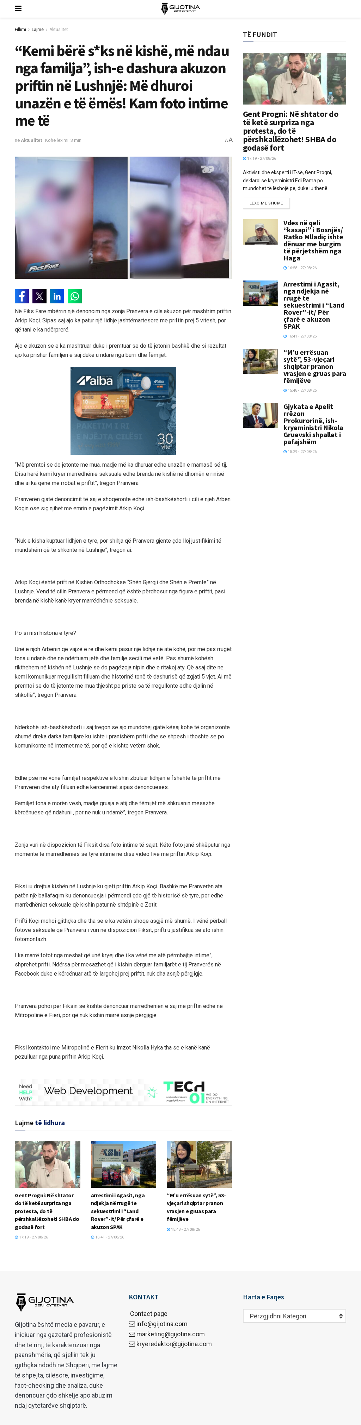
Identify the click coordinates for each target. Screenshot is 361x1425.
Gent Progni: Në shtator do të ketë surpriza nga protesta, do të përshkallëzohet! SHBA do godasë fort (47, 1211)
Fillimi (20, 29)
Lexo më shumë (266, 203)
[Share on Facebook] (22, 296)
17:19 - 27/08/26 (33, 1237)
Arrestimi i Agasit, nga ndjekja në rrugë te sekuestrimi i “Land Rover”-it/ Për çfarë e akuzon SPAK (118, 1211)
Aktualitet (58, 29)
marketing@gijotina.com (170, 1334)
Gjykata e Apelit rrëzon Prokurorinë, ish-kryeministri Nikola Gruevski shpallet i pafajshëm (313, 424)
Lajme (38, 29)
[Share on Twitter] (39, 296)
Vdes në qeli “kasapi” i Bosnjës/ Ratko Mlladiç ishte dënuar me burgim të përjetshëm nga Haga (313, 240)
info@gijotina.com (162, 1324)
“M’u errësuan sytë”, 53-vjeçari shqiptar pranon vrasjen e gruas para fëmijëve (314, 366)
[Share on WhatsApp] (75, 296)
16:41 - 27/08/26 (109, 1237)
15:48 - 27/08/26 (185, 1229)
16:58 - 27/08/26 (302, 268)
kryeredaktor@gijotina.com (174, 1344)
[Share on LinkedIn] (57, 296)
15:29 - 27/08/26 (302, 451)
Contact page (148, 1313)
